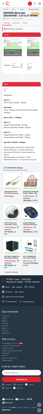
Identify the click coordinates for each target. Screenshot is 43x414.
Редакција (5, 353)
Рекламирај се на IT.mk (12, 343)
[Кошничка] (34, 3)
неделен (8, 388)
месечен (19, 388)
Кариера (5, 326)
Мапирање (6, 333)
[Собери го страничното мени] (3, 3)
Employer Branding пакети (11, 346)
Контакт (4, 355)
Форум (4, 318)
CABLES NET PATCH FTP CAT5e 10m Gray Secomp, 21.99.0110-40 (12, 193)
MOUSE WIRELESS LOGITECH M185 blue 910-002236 (30, 224)
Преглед (7, 23)
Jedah (7, 18)
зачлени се (21, 379)
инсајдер (8, 384)
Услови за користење (9, 358)
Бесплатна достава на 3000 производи (15, 170)
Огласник (5, 323)
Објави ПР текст (7, 348)
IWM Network (6, 410)
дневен (31, 384)
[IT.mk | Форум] (8, 3)
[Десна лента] (39, 3)
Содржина (5, 316)
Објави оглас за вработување (12, 351)
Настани (5, 330)
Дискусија (16, 23)
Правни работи (7, 360)
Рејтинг (25, 23)
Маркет (4, 321)
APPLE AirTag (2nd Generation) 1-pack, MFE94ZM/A (10, 224)
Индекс (4, 328)
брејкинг (20, 384)
